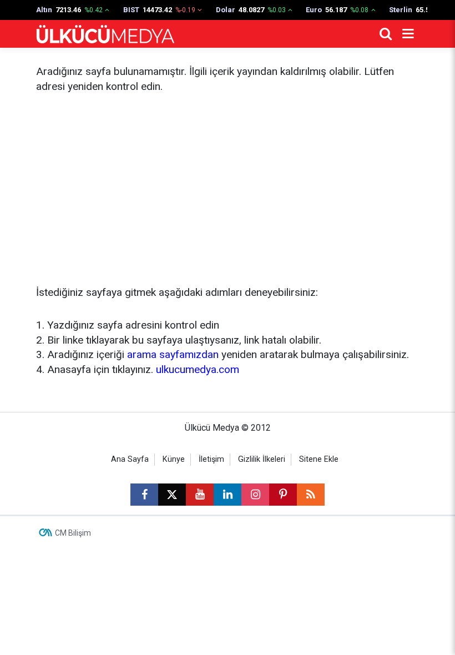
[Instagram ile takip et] (255, 494)
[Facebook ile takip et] (144, 494)
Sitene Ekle (318, 459)
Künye (174, 459)
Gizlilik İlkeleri (261, 459)
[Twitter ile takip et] (172, 494)
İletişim (211, 459)
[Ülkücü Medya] (105, 34)
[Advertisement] (227, 190)
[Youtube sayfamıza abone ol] (200, 494)
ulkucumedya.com (197, 369)
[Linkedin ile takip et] (227, 494)
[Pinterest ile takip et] (283, 494)
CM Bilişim (73, 532)
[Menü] (408, 34)
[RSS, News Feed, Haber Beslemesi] (311, 494)
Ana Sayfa (130, 459)
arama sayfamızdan (173, 354)
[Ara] (386, 34)
